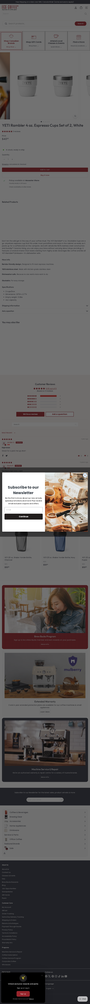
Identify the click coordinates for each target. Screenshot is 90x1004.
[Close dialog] (85, 475)
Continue (23, 516)
